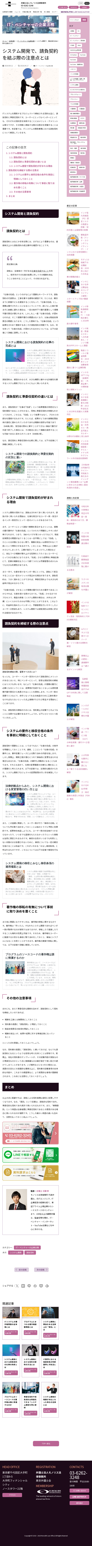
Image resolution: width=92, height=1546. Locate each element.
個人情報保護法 (75, 113)
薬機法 (72, 158)
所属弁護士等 (26, 12)
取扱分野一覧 (37, 12)
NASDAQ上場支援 (75, 50)
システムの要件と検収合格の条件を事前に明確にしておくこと (34, 176)
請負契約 (30, 1252)
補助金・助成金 (75, 162)
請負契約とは (20, 157)
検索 (84, 20)
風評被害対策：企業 (76, 182)
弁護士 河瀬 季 (42, 1191)
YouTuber (73, 60)
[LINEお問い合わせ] (74, 7)
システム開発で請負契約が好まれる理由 (33, 165)
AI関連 (72, 31)
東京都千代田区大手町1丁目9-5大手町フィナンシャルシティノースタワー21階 (15, 1480)
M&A (79, 45)
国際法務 (81, 123)
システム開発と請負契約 (20, 153)
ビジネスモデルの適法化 (77, 90)
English (87, 3)
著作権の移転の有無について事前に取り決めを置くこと (34, 185)
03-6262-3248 (78, 1475)
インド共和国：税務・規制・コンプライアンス (77, 79)
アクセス (12, 1495)
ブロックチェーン (75, 94)
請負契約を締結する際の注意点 (24, 170)
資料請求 (84, 7)
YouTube (82, 55)
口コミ (82, 118)
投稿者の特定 (82, 128)
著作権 (82, 153)
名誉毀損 (73, 123)
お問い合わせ (62, 7)
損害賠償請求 (74, 133)
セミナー (55, 12)
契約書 (72, 128)
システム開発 (16, 1252)
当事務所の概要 (7, 12)
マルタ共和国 (74, 104)
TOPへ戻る (46, 1443)
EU (78, 31)
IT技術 (72, 45)
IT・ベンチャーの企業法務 (44, 66)
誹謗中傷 (81, 167)
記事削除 (73, 167)
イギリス (73, 69)
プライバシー (74, 99)
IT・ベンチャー (74, 36)
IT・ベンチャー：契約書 (77, 40)
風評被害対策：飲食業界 (77, 191)
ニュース (17, 12)
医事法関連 (73, 118)
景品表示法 (73, 137)
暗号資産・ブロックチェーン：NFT (77, 142)
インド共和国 (74, 74)
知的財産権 (73, 153)
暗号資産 (83, 137)
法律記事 (75, 12)
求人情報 (47, 12)
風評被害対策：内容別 (76, 186)
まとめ (12, 196)
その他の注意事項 (22, 191)
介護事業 (73, 109)
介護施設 (81, 109)
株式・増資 (73, 148)
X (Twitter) (73, 55)
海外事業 (83, 148)
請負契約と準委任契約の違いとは (30, 161)
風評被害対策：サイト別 (77, 177)
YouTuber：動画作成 (76, 64)
